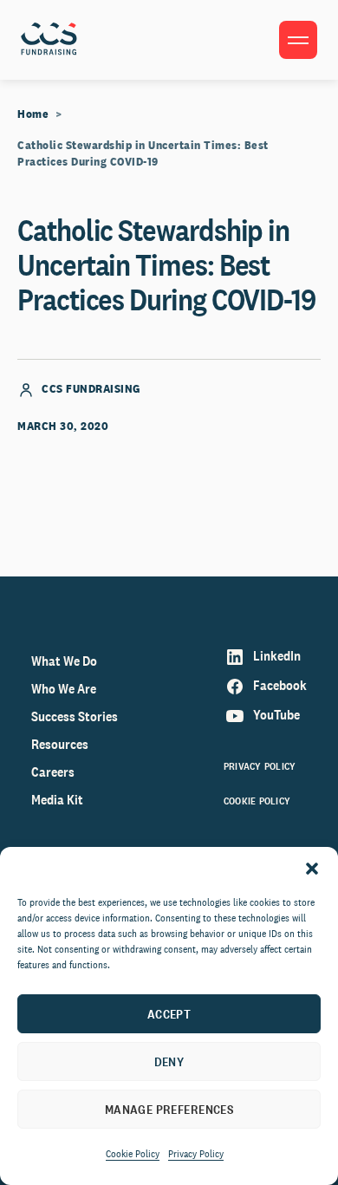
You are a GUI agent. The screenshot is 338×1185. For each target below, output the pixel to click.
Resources (59, 744)
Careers (53, 772)
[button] (312, 868)
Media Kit (57, 800)
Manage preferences (169, 1109)
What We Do (64, 661)
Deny (169, 1061)
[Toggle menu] (298, 40)
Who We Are (63, 689)
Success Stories (74, 716)
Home (33, 113)
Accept (169, 1014)
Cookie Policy (132, 1154)
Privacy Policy (196, 1154)
